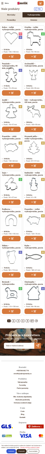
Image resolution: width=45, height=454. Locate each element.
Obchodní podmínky (22, 400)
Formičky (11, 20)
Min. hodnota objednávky (22, 397)
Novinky (11, 15)
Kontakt (22, 417)
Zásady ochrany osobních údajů (30, 447)
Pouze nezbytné (33, 451)
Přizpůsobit (21, 451)
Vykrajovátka (33, 15)
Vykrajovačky (22, 382)
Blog (22, 414)
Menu (3, 3)
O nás (23, 411)
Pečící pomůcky (22, 388)
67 (32, 320)
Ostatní (33, 20)
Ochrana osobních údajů (22, 403)
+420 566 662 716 (22, 370)
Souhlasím (11, 451)
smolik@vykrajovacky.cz (23, 373)
